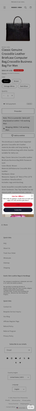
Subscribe (18, 210)
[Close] (32, 196)
